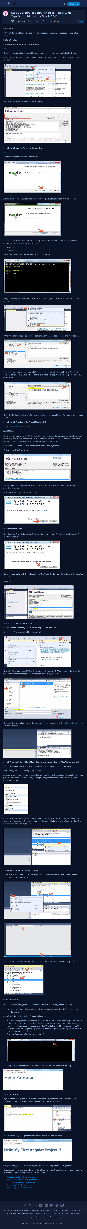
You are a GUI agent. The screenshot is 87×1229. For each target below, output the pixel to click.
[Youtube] (41, 1205)
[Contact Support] (62, 1205)
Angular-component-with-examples (22, 1180)
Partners (46, 1210)
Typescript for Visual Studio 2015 (17, 426)
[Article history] (29, 21)
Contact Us (15, 1210)
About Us (7, 1210)
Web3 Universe (64, 1213)
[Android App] (51, 1205)
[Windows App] (46, 1205)
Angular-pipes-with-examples (19, 1188)
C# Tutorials (54, 1210)
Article (81, 21)
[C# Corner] (8, 3)
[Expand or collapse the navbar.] (3, 3)
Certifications (16, 1213)
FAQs (8, 1213)
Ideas (71, 1210)
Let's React (54, 1213)
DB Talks (46, 1213)
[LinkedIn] (35, 1205)
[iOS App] (56, 1205)
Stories (31, 1213)
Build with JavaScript (51, 1217)
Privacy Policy (25, 1210)
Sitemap (25, 1213)
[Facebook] (25, 1205)
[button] (83, 4)
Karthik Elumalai (20, 21)
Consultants (64, 1210)
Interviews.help (75, 1213)
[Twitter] (30, 1205)
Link (5, 48)
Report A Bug (78, 1210)
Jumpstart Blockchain (36, 1217)
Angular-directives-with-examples (21, 1182)
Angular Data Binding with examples (21, 1185)
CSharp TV (38, 1213)
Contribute (74, 4)
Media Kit (39, 1210)
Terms (33, 1210)
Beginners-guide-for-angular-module (23, 1177)
